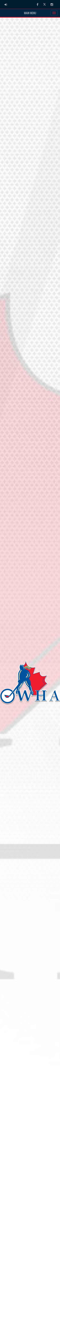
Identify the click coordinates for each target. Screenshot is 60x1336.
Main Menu (30, 13)
